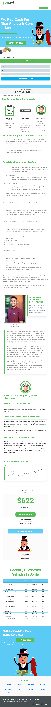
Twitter (45, 704)
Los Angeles (8, 689)
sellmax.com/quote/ (11, 260)
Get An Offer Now (25, 514)
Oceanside (42, 684)
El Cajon (20, 687)
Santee (42, 687)
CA (15, 95)
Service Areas (10, 95)
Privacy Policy (24, 699)
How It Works (19, 8)
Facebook (37, 704)
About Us (26, 8)
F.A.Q (37, 8)
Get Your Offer (43, 8)
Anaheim (31, 689)
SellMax (4, 95)
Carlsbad (31, 687)
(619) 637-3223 (16, 43)
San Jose (43, 689)
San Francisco (8, 687)
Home (12, 8)
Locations (32, 8)
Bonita (18, 95)
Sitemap (30, 699)
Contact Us (36, 699)
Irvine (20, 689)
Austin (8, 692)
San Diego (8, 684)
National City (31, 684)
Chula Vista (19, 684)
